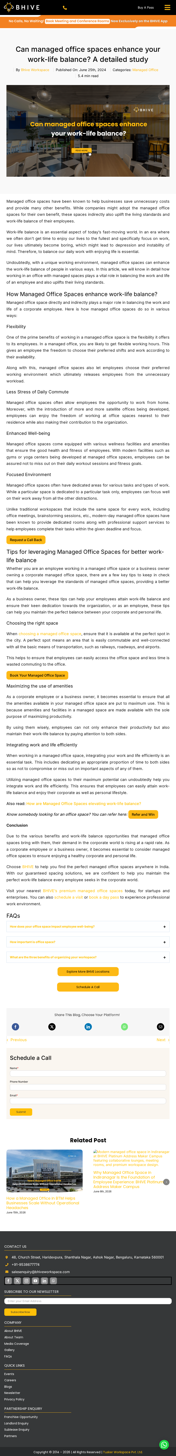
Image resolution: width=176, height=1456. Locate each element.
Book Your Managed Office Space (37, 675)
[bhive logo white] (22, 3)
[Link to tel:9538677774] (65, 8)
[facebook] (8, 1278)
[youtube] (35, 1278)
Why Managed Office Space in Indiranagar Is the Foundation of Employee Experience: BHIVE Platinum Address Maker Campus (78, 1179)
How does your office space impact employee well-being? (52, 926)
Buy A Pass (146, 7)
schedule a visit (68, 897)
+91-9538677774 (25, 1262)
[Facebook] (15, 1027)
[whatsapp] (53, 1278)
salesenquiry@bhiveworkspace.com (41, 1269)
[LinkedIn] (88, 1027)
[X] (52, 1027)
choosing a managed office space (50, 633)
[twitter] (17, 1278)
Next (161, 1040)
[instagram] (26, 1278)
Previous (19, 1040)
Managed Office (145, 70)
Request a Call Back (26, 540)
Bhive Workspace (35, 70)
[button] (9, 1180)
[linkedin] (44, 1278)
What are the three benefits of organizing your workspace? (53, 957)
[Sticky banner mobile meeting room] (88, 17)
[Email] (160, 1027)
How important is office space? (32, 942)
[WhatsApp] (124, 1027)
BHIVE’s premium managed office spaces (83, 891)
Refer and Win (143, 814)
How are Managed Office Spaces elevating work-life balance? (83, 803)
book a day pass (104, 897)
